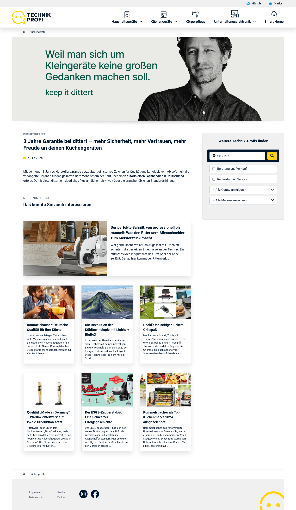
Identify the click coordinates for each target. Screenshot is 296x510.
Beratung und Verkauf (232, 168)
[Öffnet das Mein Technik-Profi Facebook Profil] (95, 494)
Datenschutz (36, 497)
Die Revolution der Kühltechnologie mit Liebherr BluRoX (107, 330)
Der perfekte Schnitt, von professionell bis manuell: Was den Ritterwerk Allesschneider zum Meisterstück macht (147, 232)
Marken (278, 3)
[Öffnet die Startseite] (33, 17)
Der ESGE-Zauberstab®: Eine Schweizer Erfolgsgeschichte (103, 417)
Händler (256, 3)
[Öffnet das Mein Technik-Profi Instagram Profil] (83, 494)
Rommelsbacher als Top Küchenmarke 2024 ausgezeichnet (161, 417)
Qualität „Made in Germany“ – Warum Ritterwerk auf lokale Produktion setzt (48, 417)
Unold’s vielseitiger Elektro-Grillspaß (164, 327)
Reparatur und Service (232, 179)
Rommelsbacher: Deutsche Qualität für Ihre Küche (47, 327)
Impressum (35, 492)
